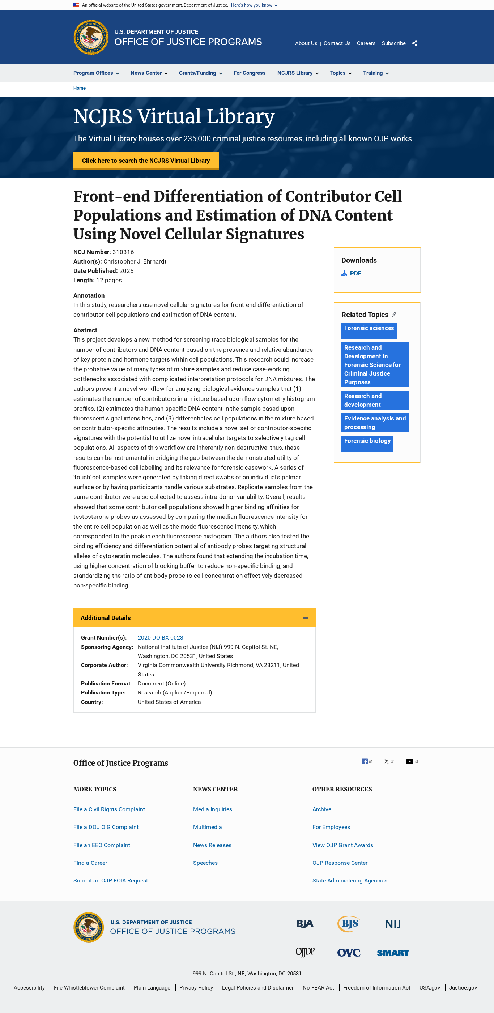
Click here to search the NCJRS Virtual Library (146, 160)
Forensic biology (367, 440)
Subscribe (394, 43)
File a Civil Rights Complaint (109, 809)
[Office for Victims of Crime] (349, 958)
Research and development (363, 400)
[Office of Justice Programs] (91, 37)
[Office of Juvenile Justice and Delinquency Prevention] (305, 959)
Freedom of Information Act (376, 987)
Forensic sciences (369, 328)
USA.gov (430, 987)
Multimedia (207, 827)
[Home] (188, 37)
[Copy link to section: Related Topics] (392, 313)
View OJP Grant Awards (342, 845)
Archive (321, 809)
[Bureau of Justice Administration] (305, 929)
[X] (392, 766)
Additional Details (106, 617)
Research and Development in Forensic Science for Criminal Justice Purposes (372, 365)
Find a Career (90, 862)
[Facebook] (370, 766)
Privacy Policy (196, 987)
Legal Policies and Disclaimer (258, 987)
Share (420, 48)
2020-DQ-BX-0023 (160, 637)
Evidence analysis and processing (375, 423)
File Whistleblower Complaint (89, 987)
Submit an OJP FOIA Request (110, 880)
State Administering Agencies (349, 880)
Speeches (205, 862)
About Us (306, 43)
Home (79, 88)
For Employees (331, 827)
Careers (366, 43)
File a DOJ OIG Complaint (106, 827)
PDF (355, 273)
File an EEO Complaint (101, 845)
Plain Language (152, 987)
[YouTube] (413, 766)
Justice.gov (463, 987)
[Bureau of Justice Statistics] (349, 934)
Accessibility (29, 987)
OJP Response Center (339, 862)
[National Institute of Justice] (393, 929)
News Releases (212, 845)
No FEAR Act (318, 987)
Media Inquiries (212, 809)
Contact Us (337, 43)
